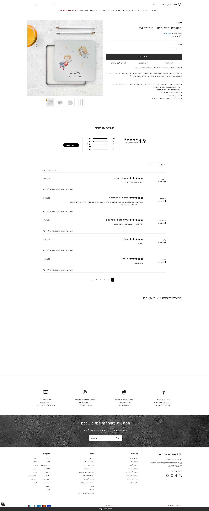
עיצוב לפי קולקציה (107, 10)
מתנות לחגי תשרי (132, 475)
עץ (37, 486)
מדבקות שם (134, 482)
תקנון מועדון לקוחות (87, 482)
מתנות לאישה (133, 465)
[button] (104, 509)
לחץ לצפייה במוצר (168, 343)
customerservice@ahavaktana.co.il (169, 462)
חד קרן (48, 472)
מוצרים (153, 10)
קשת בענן (47, 482)
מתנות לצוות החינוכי (131, 472)
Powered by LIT (110, 506)
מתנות (145, 10)
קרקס (36, 458)
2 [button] (108, 279)
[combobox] (105, 4)
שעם (48, 489)
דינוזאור (47, 475)
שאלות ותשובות (88, 475)
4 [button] (100, 279)
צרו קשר (91, 458)
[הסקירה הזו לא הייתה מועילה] (44, 189)
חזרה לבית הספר (132, 479)
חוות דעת (142, 63)
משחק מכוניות (33, 475)
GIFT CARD (84, 10)
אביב (48, 458)
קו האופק (34, 479)
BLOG (92, 489)
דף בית (179, 23)
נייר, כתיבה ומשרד (123, 10)
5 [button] (96, 279)
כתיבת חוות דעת (71, 145)
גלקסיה (35, 468)
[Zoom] (65, 58)
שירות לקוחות (89, 461)
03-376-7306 (173, 466)
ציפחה (48, 468)
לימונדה (35, 461)
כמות (180, 44)
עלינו (92, 486)
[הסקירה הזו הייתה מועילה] (48, 189)
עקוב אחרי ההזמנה (88, 465)
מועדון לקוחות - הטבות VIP (69, 10)
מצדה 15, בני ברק (172, 459)
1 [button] (112, 279)
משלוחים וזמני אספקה (86, 472)
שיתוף (167, 63)
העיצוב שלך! (133, 458)
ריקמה (48, 486)
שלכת (35, 482)
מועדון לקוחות (89, 479)
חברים (36, 472)
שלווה (48, 461)
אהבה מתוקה (45, 465)
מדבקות (136, 10)
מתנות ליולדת (133, 468)
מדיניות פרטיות (89, 468)
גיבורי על (35, 465)
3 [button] (104, 279)
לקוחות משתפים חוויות (86, 493)
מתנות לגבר (134, 461)
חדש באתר (93, 10)
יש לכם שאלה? (117, 63)
